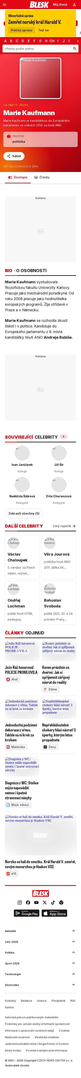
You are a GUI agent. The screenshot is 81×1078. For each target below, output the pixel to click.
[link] (19, 903)
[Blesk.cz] (39, 4)
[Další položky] (77, 41)
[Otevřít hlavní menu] (4, 4)
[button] (26, 913)
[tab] (18, 177)
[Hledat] (74, 48)
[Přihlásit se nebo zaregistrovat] (74, 4)
